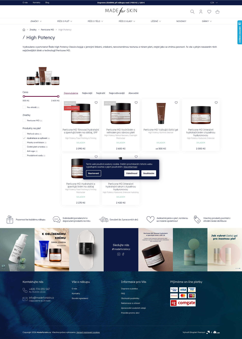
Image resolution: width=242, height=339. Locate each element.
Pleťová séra (34, 134)
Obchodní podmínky (130, 298)
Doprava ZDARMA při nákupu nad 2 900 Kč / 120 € (121, 3)
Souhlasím (148, 173)
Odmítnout (131, 173)
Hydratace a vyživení (38, 138)
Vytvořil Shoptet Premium (194, 332)
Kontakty (36, 2)
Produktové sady (36, 155)
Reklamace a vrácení (130, 303)
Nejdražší (100, 93)
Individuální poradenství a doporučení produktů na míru (76, 219)
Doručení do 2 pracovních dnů (124, 219)
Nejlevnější (87, 93)
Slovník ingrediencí (80, 298)
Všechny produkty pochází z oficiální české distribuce (216, 219)
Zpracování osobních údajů (133, 308)
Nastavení (93, 173)
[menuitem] (36, 21)
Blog (47, 2)
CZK (212, 3)
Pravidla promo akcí (130, 313)
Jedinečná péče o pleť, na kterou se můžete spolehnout (172, 219)
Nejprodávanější (117, 93)
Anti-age (32, 151)
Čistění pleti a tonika (37, 147)
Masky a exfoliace (36, 142)
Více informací (130, 167)
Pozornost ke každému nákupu (30, 219)
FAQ (123, 293)
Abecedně (133, 93)
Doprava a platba (129, 288)
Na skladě (33, 107)
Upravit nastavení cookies (88, 332)
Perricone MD (34, 120)
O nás (25, 2)
